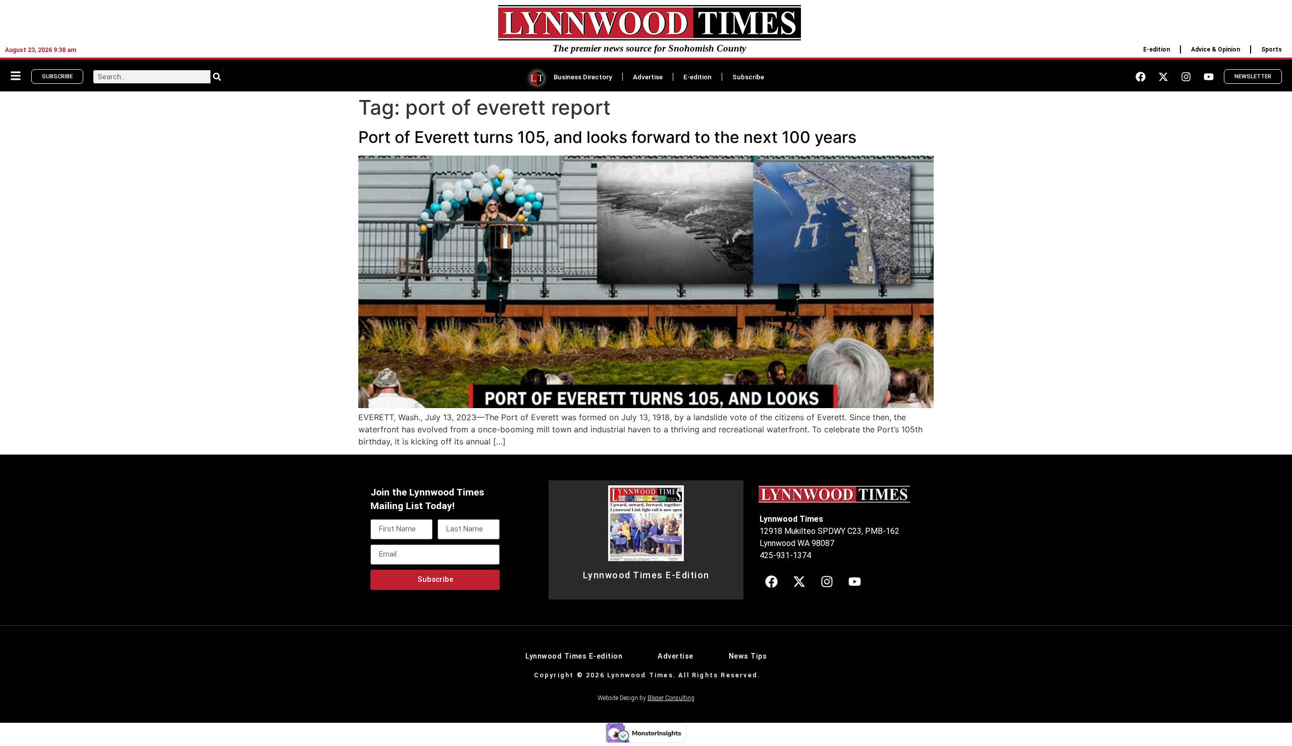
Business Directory (583, 77)
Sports (1271, 49)
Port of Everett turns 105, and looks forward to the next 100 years (607, 137)
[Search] (217, 76)
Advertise (648, 77)
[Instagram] (1186, 77)
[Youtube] (1209, 77)
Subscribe (748, 77)
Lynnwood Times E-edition (573, 656)
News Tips (748, 656)
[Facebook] (1140, 77)
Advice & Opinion (1215, 49)
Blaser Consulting (671, 698)
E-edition (1156, 49)
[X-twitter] (1163, 77)
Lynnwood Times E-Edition (646, 575)
